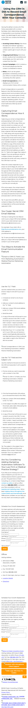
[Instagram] (12, 680)
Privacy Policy (5, 692)
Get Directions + (18, 661)
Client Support (14, 666)
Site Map (4, 707)
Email (3, 540)
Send (4, 549)
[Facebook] (2, 680)
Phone (3, 538)
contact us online (6, 483)
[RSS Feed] (14, 680)
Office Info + (9, 661)
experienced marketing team (10, 489)
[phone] (21, 2)
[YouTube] (10, 680)
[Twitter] (5, 680)
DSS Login (10, 707)
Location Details (8, 578)
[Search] (24, 676)
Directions (6, 581)
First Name (5, 532)
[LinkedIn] (7, 680)
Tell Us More (5, 546)
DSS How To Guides (17, 672)
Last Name (5, 536)
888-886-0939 (14, 657)
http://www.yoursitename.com (11, 229)
